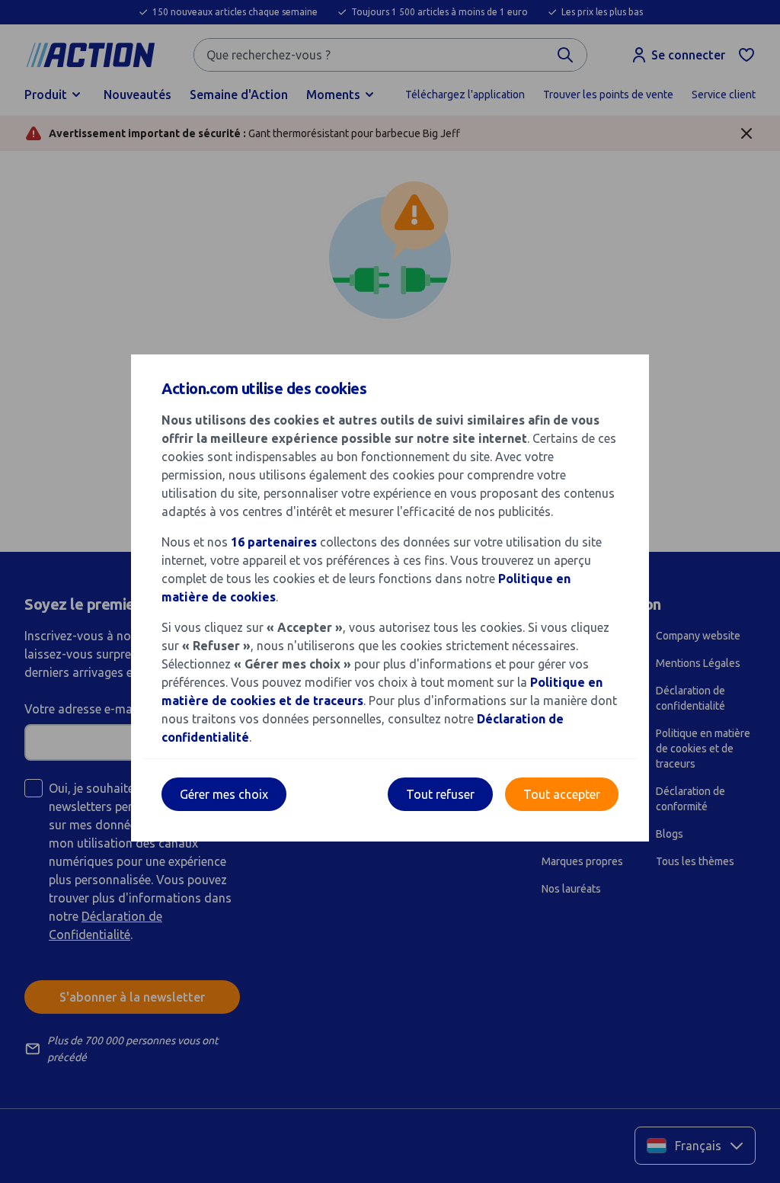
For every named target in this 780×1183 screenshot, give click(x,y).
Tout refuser (440, 794)
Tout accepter (561, 794)
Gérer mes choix (224, 794)
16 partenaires (274, 542)
